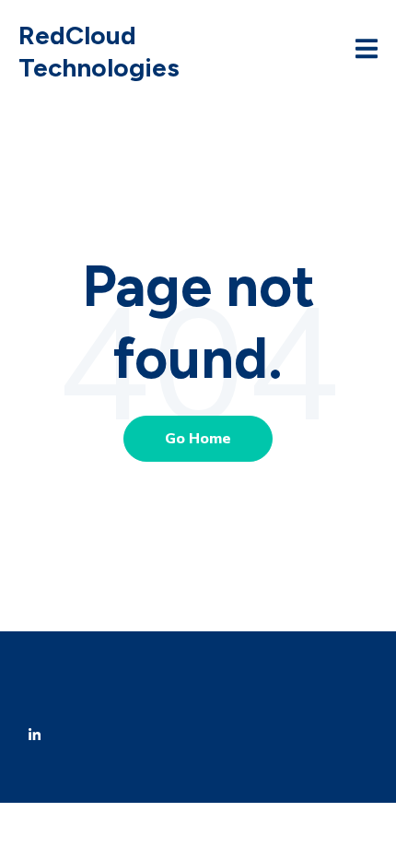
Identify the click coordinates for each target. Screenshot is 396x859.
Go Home (198, 439)
